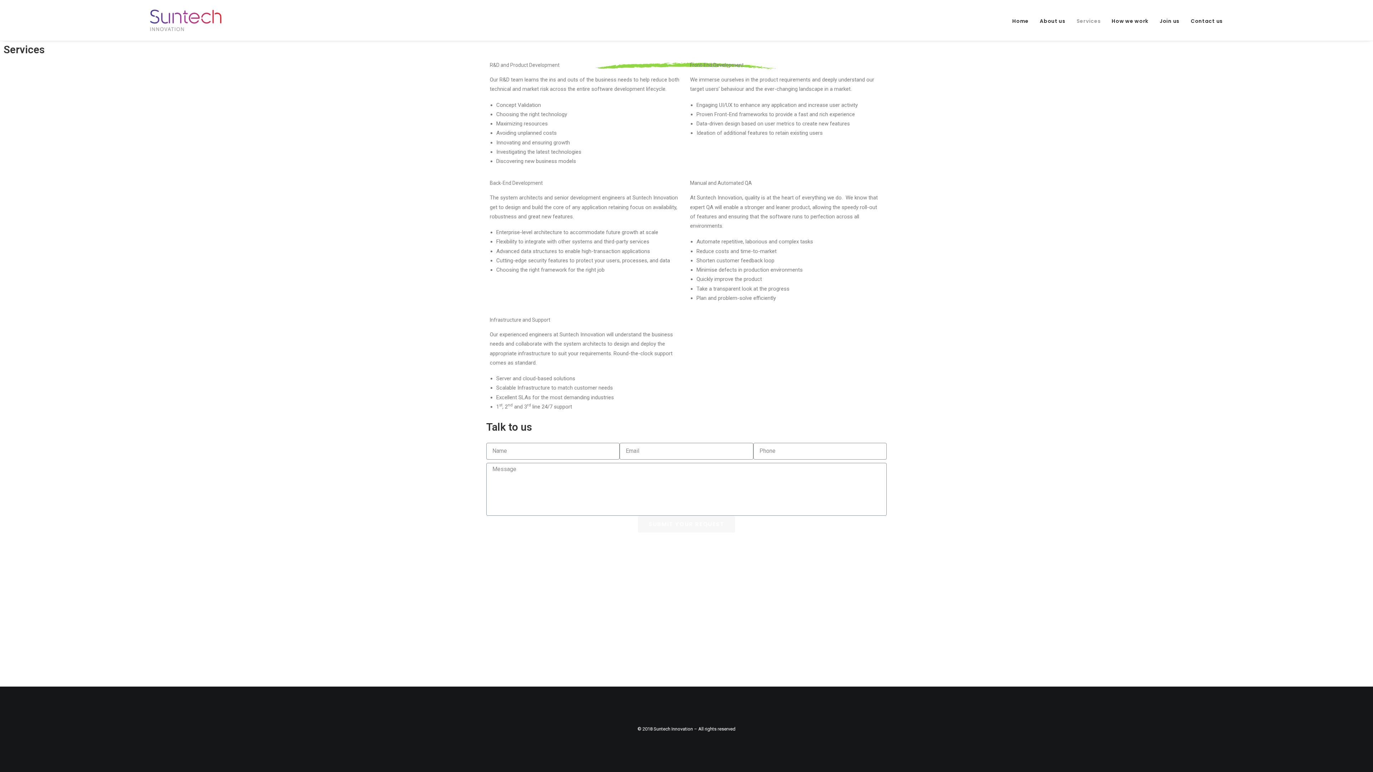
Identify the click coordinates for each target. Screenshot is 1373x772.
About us (1053, 21)
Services (1089, 21)
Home (1020, 21)
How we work (1130, 21)
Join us (1170, 21)
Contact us (1207, 21)
